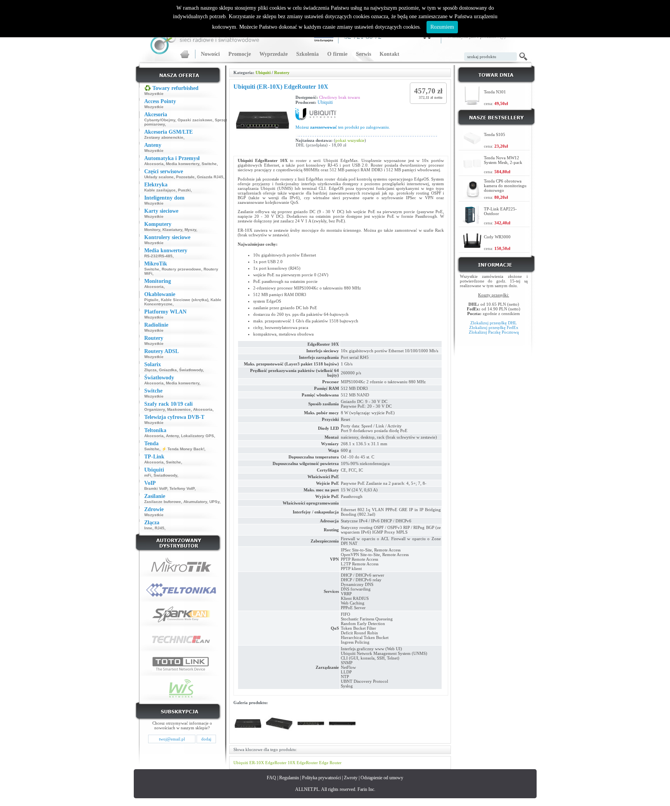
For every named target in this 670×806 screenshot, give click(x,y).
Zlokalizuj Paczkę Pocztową (494, 332)
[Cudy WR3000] (472, 248)
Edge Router (330, 762)
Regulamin (289, 777)
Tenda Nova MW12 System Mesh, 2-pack (503, 160)
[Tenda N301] (472, 103)
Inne (148, 528)
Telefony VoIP (182, 488)
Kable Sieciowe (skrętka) (184, 300)
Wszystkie (154, 93)
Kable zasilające (160, 190)
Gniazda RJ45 (210, 177)
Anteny (172, 436)
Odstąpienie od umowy (382, 777)
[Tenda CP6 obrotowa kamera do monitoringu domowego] (472, 197)
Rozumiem (442, 27)
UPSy (214, 501)
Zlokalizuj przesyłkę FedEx (493, 327)
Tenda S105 (494, 134)
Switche (209, 164)
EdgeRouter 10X (280, 762)
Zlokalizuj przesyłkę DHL (493, 322)
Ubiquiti (263, 72)
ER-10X (256, 762)
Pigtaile (151, 300)
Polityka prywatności (321, 777)
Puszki (184, 190)
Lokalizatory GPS (197, 436)
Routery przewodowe (181, 269)
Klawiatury (172, 229)
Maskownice (179, 409)
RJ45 (159, 528)
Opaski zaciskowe (195, 120)
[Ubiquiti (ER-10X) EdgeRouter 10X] (247, 737)
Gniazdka (168, 370)
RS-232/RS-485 (158, 256)
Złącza (150, 370)
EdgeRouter (307, 762)
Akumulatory (195, 501)
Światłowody (191, 370)
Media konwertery (182, 164)
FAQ (271, 777)
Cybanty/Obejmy (159, 120)
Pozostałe (185, 177)
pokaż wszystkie (349, 140)
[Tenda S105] (472, 146)
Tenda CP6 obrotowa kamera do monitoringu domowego (505, 186)
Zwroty (350, 777)
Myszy (190, 229)
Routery (282, 72)
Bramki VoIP (155, 488)
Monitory (152, 229)
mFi (147, 475)
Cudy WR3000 (497, 236)
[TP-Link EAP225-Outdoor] (472, 222)
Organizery (154, 409)
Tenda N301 (495, 92)
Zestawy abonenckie (163, 137)
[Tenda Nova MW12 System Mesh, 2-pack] (472, 171)
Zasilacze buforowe (162, 501)
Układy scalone (159, 177)
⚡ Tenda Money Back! (183, 449)
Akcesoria (154, 164)
